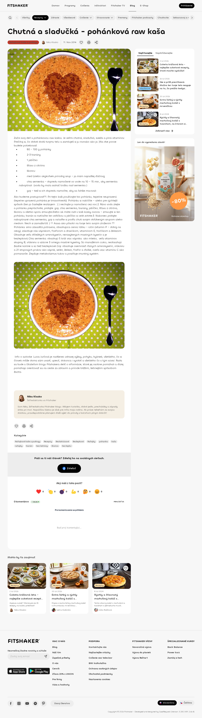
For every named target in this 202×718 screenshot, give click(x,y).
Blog (132, 5)
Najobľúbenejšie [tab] (163, 53)
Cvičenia (84, 5)
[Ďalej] (191, 17)
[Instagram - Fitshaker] (19, 703)
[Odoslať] (45, 656)
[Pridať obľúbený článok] (81, 42)
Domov (55, 5)
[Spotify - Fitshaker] (35, 703)
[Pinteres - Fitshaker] (43, 703)
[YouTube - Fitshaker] (27, 703)
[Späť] (17, 17)
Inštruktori (100, 5)
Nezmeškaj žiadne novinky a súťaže (27, 650)
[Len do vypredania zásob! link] (164, 183)
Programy (70, 5)
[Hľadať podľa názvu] (10, 17)
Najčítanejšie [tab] (145, 53)
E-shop (144, 5)
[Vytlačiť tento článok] (88, 42)
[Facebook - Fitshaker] (11, 703)
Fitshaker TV (118, 5)
